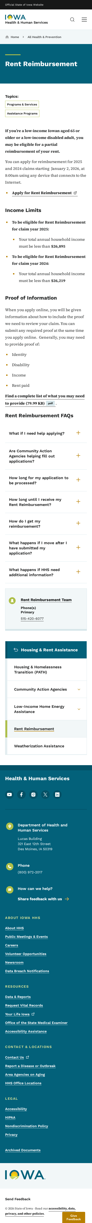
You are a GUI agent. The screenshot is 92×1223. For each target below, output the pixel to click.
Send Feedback (18, 1199)
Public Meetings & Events (26, 937)
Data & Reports (18, 997)
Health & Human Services (26, 22)
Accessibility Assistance (26, 1031)
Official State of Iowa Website (24, 4)
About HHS (14, 928)
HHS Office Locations (23, 1083)
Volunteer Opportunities (25, 954)
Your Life (17, 1014)
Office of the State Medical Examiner (36, 1023)
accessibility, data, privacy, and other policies (40, 1211)
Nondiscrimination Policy (26, 1126)
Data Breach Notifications (27, 971)
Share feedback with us (40, 899)
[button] (73, 1217)
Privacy (11, 1135)
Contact (14, 1057)
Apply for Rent (42, 192)
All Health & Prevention (44, 37)
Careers (11, 945)
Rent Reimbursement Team (46, 599)
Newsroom (14, 962)
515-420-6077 (32, 619)
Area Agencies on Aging (25, 1074)
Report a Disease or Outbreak (30, 1066)
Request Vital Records (24, 1005)
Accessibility (16, 1109)
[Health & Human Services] (16, 17)
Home (15, 37)
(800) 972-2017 (30, 872)
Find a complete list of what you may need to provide (45, 399)
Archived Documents (23, 1150)
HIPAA (10, 1117)
